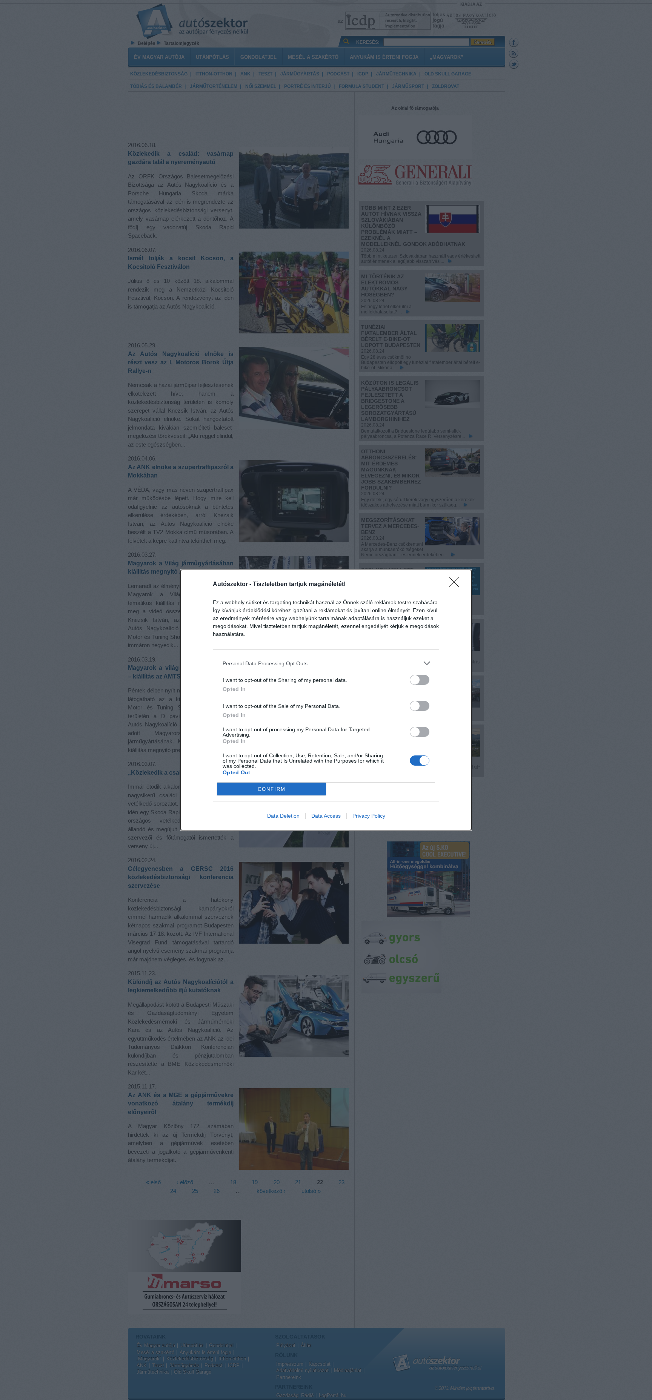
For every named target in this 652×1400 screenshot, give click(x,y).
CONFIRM (272, 789)
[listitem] (326, 663)
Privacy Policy (368, 816)
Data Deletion (283, 816)
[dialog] (326, 700)
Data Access (326, 816)
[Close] (456, 584)
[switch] (419, 680)
